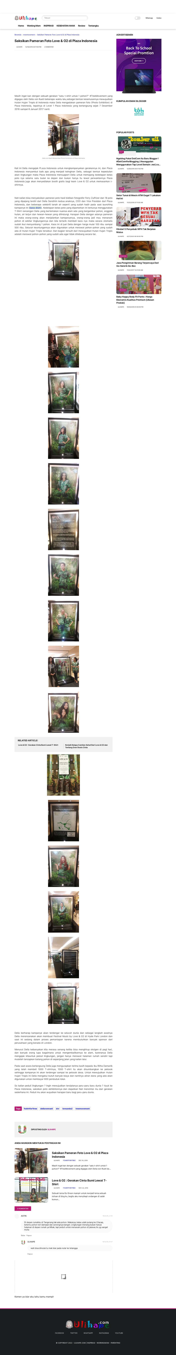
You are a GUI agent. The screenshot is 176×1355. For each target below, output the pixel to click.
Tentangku (93, 25)
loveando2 (67, 1108)
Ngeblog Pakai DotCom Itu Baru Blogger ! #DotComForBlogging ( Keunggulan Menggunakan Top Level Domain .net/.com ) (138, 161)
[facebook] (143, 26)
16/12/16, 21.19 (107, 1216)
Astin (23, 1216)
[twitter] (147, 26)
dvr (57, 1108)
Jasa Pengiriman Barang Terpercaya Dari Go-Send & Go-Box (137, 264)
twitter (73, 1333)
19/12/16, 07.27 (107, 1242)
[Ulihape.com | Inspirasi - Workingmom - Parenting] (26, 19)
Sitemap (149, 18)
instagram (104, 1333)
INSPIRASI (48, 25)
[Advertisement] (63, 74)
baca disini (35, 207)
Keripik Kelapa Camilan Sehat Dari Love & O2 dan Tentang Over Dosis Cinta (86, 746)
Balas (23, 1235)
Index (159, 18)
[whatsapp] (152, 26)
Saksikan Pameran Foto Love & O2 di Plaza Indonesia (80, 1154)
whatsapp (88, 1333)
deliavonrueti (46, 1108)
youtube (119, 1333)
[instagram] (156, 26)
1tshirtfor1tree (30, 1108)
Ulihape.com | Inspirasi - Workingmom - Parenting (97, 1343)
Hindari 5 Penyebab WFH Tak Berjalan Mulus (136, 231)
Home (21, 25)
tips (121, 189)
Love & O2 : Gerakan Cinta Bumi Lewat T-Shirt (38, 745)
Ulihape (31, 1242)
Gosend (123, 256)
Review (81, 25)
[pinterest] (32, 1115)
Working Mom (34, 25)
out (121, 152)
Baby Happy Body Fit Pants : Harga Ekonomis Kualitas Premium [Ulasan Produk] (135, 299)
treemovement (29, 35)
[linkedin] (37, 1115)
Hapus (29, 1235)
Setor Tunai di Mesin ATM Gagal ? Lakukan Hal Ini (138, 197)
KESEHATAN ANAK (66, 25)
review (123, 290)
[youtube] (160, 26)
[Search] (85, 18)
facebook (59, 1333)
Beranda (18, 35)
